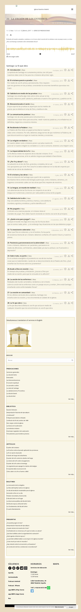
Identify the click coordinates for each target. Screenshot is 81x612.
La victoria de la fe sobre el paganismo (18, 461)
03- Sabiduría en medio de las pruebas (24, 93)
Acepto (71, 607)
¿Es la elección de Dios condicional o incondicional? (22, 547)
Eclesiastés (10, 377)
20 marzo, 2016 (58, 128)
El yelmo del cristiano (13, 447)
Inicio (32, 23)
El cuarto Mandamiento (13, 509)
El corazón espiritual (13, 383)
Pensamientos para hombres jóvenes (18, 434)
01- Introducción (16, 70)
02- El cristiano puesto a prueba (22, 80)
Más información (59, 607)
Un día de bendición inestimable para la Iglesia (20, 490)
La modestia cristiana (13, 428)
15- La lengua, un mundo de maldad (23, 188)
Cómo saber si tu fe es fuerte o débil (17, 471)
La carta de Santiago (13, 388)
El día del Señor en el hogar (15, 498)
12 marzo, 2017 (58, 303)
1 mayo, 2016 (58, 152)
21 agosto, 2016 (57, 199)
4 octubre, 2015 (58, 70)
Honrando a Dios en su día (15, 493)
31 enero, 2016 (58, 104)
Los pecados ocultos (13, 385)
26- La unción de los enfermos (21, 279)
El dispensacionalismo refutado (16, 418)
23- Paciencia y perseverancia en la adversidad (28, 243)
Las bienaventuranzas (13, 380)
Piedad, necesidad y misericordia (16, 496)
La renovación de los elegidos (15, 485)
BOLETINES (11, 482)
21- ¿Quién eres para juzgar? (21, 219)
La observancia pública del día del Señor (19, 501)
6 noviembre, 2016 (57, 220)
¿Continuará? (10, 415)
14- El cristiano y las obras (20, 175)
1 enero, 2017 (58, 256)
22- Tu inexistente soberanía (21, 230)
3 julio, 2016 (59, 175)
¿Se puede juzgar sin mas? (15, 523)
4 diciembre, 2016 (57, 230)
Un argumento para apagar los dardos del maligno (22, 466)
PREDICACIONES (13, 369)
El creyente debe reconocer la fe (16, 469)
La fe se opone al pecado (14, 453)
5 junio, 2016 (59, 162)
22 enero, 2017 (58, 269)
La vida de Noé (11, 396)
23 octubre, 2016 (57, 209)
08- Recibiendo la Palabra (19, 127)
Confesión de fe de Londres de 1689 (17, 420)
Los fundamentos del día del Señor (17, 506)
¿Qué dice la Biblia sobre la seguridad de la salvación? (23, 533)
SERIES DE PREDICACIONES (43, 23)
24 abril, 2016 (58, 141)
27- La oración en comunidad (21, 292)
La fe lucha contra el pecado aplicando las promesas (22, 450)
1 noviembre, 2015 (57, 81)
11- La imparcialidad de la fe (21, 151)
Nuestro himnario (12, 410)
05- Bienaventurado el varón (20, 104)
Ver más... (71, 399)
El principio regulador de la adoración (18, 431)
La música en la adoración (14, 426)
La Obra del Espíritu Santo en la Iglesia (18, 488)
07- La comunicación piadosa (21, 114)
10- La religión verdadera (19, 141)
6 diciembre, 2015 (57, 94)
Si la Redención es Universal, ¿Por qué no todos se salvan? (24, 531)
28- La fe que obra (17, 303)
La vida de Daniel (12, 393)
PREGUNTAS (11, 519)
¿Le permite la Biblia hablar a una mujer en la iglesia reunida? (25, 539)
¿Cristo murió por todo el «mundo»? (17, 541)
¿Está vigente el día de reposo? (16, 536)
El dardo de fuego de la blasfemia (17, 455)
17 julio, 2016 (58, 188)
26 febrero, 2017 (57, 293)
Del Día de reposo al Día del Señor (17, 504)
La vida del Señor (12, 375)
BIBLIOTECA (11, 406)
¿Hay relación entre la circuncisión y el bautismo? (21, 544)
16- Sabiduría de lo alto (19, 198)
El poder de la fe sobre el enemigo (17, 463)
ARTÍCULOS (11, 444)
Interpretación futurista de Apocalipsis (18, 412)
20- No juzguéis (16, 209)
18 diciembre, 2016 (57, 243)
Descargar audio (13, 57)
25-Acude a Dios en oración (20, 269)
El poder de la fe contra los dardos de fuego (20, 458)
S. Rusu (11, 31)
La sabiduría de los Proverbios (16, 391)
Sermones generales (13, 372)
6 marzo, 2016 (58, 115)
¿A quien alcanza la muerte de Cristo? (18, 528)
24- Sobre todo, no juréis (19, 256)
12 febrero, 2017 (26, 31)
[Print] (12, 35)
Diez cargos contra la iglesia (15, 423)
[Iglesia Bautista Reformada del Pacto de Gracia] (40, 9)
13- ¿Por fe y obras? (17, 162)
